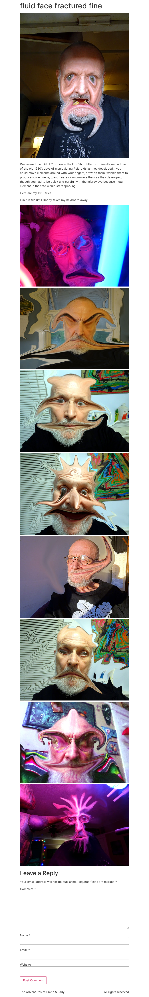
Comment (28, 889)
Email (25, 949)
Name (25, 935)
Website (25, 964)
